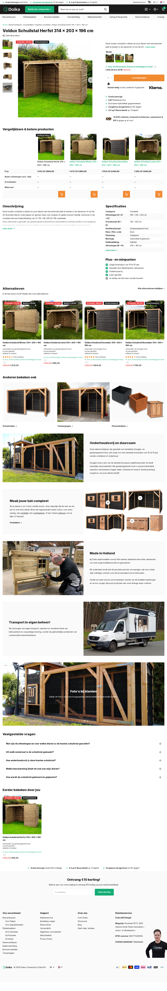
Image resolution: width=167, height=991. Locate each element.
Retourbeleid (45, 935)
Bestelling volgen (47, 921)
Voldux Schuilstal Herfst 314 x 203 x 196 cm (22, 838)
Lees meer (150, 47)
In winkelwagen (139, 78)
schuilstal (24, 513)
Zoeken (105, 9)
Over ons (82, 913)
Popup (155, 67)
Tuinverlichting (73, 17)
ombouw (61, 513)
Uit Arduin (9, 939)
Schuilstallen (28, 25)
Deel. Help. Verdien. (86, 928)
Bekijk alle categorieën (39, 9)
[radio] (110, 58)
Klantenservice (139, 2)
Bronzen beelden (51, 17)
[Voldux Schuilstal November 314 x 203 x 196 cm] (145, 320)
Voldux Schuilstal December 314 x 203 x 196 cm (103, 343)
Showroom (82, 921)
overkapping (38, 513)
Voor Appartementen (14, 925)
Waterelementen (95, 17)
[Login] (156, 9)
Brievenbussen (9, 17)
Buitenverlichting (10, 946)
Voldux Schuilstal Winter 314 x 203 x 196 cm (22, 343)
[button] (91, 80)
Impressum (138, 942)
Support (44, 913)
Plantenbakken (29, 17)
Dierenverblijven (142, 17)
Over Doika (83, 918)
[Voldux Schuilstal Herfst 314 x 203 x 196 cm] (22, 814)
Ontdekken (15, 522)
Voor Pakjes (10, 921)
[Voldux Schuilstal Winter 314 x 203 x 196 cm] (22, 320)
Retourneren (45, 925)
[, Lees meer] (147, 9)
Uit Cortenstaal (11, 932)
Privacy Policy (46, 939)
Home (5, 25)
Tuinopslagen (8, 953)
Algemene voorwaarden (50, 932)
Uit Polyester (10, 935)
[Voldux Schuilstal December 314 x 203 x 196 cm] (104, 320)
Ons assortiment (12, 913)
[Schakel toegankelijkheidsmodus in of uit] (149, 2)
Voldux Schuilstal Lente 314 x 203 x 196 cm (62, 343)
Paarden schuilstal (42, 25)
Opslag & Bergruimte (118, 17)
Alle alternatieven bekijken (150, 288)
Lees (8, 228)
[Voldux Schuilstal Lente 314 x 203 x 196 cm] (63, 320)
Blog (80, 925)
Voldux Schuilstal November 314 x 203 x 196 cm (144, 343)
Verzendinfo (45, 928)
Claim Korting (104, 892)
